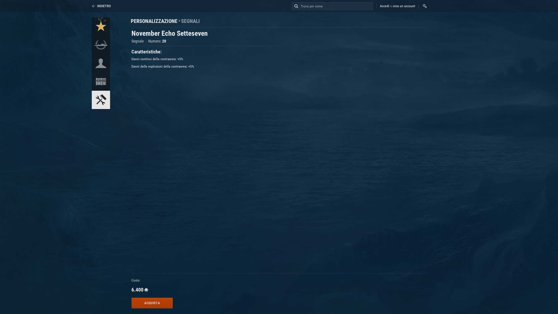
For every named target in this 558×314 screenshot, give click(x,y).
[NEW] (101, 26)
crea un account (404, 6)
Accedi (384, 6)
